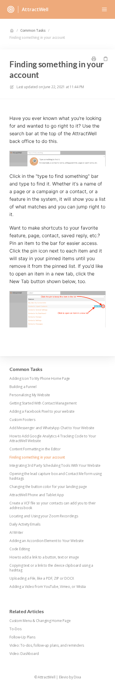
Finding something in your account (37, 37)
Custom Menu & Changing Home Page (39, 620)
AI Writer (16, 532)
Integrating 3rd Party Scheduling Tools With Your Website (55, 465)
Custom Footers (22, 419)
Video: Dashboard (24, 653)
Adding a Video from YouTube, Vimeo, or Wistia (47, 586)
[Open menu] (104, 9)
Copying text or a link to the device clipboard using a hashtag (51, 568)
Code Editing (19, 549)
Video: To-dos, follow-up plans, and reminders (46, 645)
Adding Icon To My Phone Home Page (39, 378)
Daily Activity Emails (24, 524)
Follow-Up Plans (22, 637)
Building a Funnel (23, 386)
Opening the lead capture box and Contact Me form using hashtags (55, 476)
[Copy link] (105, 58)
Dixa (77, 677)
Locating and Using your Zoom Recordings (43, 516)
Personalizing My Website (29, 395)
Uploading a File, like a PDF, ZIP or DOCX (41, 578)
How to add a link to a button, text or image (44, 557)
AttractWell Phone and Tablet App (36, 495)
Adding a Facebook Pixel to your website (42, 411)
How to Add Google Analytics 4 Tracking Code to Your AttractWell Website (52, 438)
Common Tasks (33, 30)
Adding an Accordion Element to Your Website (46, 541)
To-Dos (15, 629)
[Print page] (93, 58)
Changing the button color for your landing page (48, 486)
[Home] (11, 9)
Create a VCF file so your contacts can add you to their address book (52, 505)
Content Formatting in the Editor (34, 449)
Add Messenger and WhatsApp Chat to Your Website (51, 428)
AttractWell (35, 9)
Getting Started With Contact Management (43, 403)
